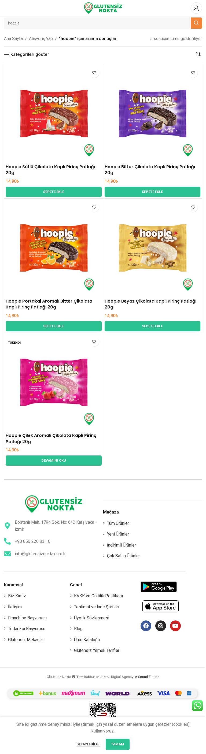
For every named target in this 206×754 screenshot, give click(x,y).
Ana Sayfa (13, 38)
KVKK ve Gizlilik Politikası (98, 595)
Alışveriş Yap (41, 38)
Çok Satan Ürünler (123, 555)
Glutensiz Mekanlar (26, 639)
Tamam (117, 744)
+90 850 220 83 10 (32, 541)
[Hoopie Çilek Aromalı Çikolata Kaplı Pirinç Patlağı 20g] (54, 382)
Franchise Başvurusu (27, 617)
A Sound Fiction (147, 677)
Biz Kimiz (17, 595)
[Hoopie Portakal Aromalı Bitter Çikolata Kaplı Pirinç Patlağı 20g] (54, 248)
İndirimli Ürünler (121, 545)
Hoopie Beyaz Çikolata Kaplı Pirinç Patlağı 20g (150, 304)
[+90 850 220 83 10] (7, 541)
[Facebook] (146, 625)
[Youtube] (175, 625)
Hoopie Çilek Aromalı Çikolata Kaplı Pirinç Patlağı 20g (51, 438)
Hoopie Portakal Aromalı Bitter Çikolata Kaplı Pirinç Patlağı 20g (49, 304)
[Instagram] (160, 625)
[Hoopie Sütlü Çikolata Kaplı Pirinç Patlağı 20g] (54, 114)
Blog (78, 628)
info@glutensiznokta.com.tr (40, 553)
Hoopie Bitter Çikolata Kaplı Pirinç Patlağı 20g (150, 170)
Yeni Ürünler (118, 534)
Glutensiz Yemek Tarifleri (97, 650)
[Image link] (53, 503)
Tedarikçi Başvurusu (26, 628)
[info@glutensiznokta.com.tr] (7, 553)
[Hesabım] (196, 8)
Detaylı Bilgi (88, 744)
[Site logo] (103, 7)
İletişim (15, 606)
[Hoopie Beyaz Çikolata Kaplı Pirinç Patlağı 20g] (153, 248)
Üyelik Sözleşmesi (91, 617)
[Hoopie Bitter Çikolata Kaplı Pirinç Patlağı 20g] (153, 114)
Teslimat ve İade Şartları (96, 606)
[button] (54, 192)
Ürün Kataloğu (87, 639)
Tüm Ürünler (118, 523)
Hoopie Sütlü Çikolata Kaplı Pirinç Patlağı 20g (50, 170)
